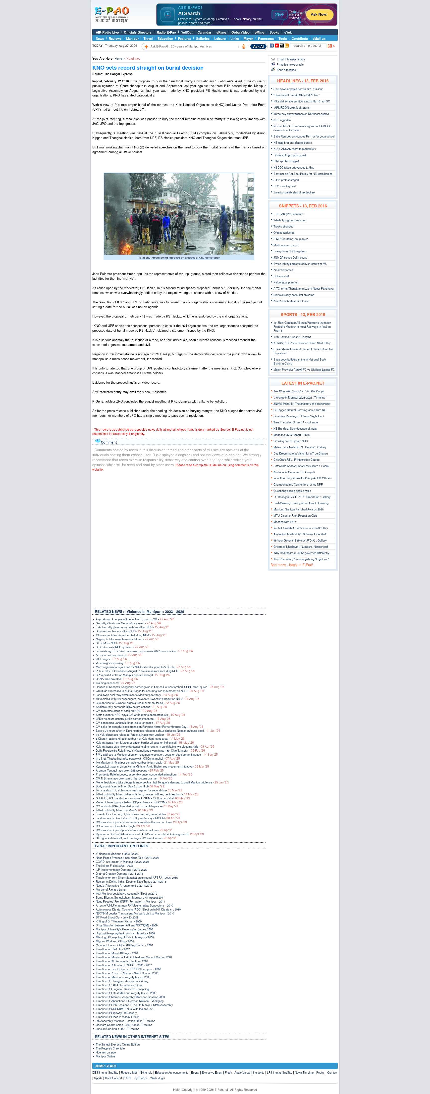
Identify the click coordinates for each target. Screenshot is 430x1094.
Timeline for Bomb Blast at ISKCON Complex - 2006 (128, 969)
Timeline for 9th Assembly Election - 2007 (122, 961)
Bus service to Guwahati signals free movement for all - (138, 703)
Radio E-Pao (166, 32)
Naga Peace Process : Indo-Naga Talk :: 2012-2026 (127, 858)
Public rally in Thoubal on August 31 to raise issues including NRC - (145, 671)
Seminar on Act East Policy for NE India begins (302, 174)
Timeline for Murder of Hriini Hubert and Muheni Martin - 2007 (134, 957)
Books (274, 32)
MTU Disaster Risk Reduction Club (295, 515)
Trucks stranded (283, 226)
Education (165, 38)
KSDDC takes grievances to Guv (293, 167)
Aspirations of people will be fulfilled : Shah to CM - (135, 619)
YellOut (186, 32)
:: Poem (301, 466)
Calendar (204, 32)
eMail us (319, 38)
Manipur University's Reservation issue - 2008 (124, 929)
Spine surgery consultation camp (293, 295)
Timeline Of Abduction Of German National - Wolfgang (129, 1001)
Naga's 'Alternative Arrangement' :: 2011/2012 (124, 885)
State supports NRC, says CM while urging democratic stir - (140, 715)
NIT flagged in (282, 120)
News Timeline (304, 1072)
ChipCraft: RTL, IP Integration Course (296, 459)
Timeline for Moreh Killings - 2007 (117, 953)
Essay (195, 1072)
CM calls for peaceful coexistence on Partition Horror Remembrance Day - (149, 727)
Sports (98, 1078)
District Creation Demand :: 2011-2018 (119, 873)
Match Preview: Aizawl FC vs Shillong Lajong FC (304, 369)
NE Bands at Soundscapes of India (295, 428)
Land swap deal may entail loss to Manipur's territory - (137, 695)
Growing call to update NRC (290, 441)
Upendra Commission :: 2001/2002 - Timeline (124, 1025)
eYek (288, 32)
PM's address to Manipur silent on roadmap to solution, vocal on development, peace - (157, 754)
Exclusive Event (212, 1072)
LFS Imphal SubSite (279, 1072)
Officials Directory (138, 32)
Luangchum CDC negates (289, 251)
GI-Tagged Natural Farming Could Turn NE (299, 410)
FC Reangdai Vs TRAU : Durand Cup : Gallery (302, 497)
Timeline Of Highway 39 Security (116, 1013)
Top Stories (140, 1078)
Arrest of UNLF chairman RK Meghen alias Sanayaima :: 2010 (134, 905)
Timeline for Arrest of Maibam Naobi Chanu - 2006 (127, 973)
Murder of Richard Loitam (111, 889)
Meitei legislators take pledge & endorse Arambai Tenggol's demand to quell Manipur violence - (162, 782)
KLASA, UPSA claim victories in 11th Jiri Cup (302, 343)
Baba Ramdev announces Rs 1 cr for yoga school (304, 136)
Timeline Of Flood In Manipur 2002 (117, 1017)
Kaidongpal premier (285, 282)
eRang (221, 32)
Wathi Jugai (157, 1078)
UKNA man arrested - (117, 679)
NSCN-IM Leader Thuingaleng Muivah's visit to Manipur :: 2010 (135, 913)
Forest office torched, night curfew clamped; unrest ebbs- (138, 814)
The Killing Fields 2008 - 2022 (114, 865)
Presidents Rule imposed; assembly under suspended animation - (144, 774)
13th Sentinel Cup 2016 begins (292, 337)
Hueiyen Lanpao (106, 1052)
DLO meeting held (284, 186)
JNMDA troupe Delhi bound (290, 257)
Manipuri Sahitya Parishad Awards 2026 (298, 509)
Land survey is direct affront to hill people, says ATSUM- (138, 818)
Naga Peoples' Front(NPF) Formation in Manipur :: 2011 (130, 901)
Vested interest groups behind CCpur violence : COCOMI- (139, 802)
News (100, 38)
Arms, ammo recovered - (119, 655)
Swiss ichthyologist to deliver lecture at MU (300, 264)
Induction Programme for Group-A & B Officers (302, 478)
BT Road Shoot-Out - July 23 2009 (117, 917)
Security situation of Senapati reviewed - (128, 623)
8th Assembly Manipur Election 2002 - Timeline (125, 1021)
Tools (282, 38)
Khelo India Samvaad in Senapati (294, 472)
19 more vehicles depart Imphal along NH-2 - (131, 635)
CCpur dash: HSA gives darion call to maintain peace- (137, 806)
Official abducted (283, 232)
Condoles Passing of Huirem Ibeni (298, 416)
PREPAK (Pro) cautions (288, 214)
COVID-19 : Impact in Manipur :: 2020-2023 (122, 862)
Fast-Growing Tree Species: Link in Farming (300, 503)
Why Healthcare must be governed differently (301, 553)
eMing (259, 32)
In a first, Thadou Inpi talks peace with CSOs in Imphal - (138, 758)
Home (118, 58)
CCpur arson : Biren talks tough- (123, 826)
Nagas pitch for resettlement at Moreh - (127, 639)
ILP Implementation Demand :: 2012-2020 (121, 869)
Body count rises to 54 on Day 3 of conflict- (130, 786)
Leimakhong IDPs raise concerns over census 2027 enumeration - (144, 651)
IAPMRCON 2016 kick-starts (291, 107)
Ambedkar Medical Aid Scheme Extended (299, 534)
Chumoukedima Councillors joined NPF (298, 484)
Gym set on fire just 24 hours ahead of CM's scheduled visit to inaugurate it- (150, 834)
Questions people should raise (292, 491)
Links (234, 38)
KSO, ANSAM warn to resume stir (294, 149)
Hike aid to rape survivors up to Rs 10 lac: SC (301, 101)
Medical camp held (285, 245)
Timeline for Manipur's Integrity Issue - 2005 (123, 977)
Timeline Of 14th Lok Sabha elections (119, 985)
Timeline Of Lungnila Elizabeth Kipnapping (122, 989)
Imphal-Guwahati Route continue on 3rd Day (300, 528)
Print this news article (290, 64)
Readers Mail (129, 1072)
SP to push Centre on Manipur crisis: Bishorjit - (133, 675)
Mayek (248, 38)
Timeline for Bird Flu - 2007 (113, 949)
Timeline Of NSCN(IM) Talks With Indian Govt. (125, 1009)
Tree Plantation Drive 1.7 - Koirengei (296, 422)
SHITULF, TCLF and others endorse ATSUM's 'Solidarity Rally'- (143, 798)
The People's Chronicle (110, 1048)
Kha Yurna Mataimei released (291, 301)
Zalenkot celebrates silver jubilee (294, 192)
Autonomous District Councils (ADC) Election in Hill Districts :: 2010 (138, 909)
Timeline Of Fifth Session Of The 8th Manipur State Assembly (134, 1005)
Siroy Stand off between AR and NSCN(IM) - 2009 (127, 925)
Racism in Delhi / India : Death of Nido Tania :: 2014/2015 (131, 881)
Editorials (146, 1072)
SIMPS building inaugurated (290, 239)
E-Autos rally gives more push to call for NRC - (132, 627)
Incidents (258, 1072)
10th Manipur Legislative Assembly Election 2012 (126, 893)
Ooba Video (240, 32)
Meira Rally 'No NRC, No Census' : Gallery (299, 447)
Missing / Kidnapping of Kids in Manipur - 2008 (125, 937)
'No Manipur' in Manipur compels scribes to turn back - (137, 762)
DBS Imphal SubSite (105, 1072)
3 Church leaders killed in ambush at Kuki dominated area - (140, 738)
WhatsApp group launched (289, 220)
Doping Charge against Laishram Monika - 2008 (125, 933)
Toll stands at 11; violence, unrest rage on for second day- (139, 790)
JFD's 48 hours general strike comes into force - (133, 719)
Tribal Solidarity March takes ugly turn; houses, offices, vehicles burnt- (147, 794)
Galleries (203, 38)
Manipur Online (105, 1056)
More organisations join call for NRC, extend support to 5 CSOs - (143, 667)
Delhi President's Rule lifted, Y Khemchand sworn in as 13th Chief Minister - (150, 750)
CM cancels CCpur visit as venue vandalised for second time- (141, 822)
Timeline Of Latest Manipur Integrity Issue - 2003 (126, 993)
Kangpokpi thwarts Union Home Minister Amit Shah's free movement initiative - (152, 766)
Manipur (132, 38)
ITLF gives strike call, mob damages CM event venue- (136, 838)
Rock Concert (113, 1078)
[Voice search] (243, 46)
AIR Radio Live (107, 32)
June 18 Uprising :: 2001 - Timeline (117, 1029)
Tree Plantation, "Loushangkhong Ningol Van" (301, 559)
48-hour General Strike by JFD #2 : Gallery (300, 540)
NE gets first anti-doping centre (292, 142)
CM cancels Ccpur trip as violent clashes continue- (134, 830)
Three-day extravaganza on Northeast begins (301, 114)
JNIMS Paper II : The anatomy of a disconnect (301, 404)
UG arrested (281, 276)
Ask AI (258, 46)
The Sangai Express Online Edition (118, 1044)
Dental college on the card (289, 155)
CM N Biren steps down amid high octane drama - (134, 778)
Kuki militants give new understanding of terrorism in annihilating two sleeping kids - (155, 746)
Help (176, 1089)
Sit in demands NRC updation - (122, 647)
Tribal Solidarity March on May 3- (124, 810)
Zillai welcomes (283, 270)
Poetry (320, 1072)
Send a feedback (287, 70)
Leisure (220, 38)
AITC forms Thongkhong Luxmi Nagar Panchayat (303, 288)
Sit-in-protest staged (286, 161)
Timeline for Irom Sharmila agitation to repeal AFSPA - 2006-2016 (137, 877)
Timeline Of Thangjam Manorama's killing (122, 981)
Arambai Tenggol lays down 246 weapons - (130, 770)
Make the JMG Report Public (291, 435)
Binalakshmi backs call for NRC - (124, 631)
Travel (148, 38)
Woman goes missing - (118, 663)
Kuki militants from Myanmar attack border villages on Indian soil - (145, 742)
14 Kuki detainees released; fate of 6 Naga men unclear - (138, 734)
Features (184, 38)
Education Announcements (171, 1072)
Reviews (115, 38)
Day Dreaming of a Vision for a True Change (300, 453)
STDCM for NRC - (115, 643)
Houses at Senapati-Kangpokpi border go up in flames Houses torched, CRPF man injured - (160, 687)
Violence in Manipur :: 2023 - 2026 (117, 854)
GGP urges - (111, 659)
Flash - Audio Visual (237, 1072)
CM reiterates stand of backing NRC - (126, 711)
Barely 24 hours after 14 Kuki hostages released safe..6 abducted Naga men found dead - (158, 730)
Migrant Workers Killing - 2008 (115, 941)
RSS (128, 1078)
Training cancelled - (115, 683)
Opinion (332, 1072)
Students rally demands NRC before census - (131, 707)
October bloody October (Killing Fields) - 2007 (124, 945)
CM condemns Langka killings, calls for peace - (133, 723)
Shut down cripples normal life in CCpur (298, 89)
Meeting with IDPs (284, 522)
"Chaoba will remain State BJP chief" (296, 95)
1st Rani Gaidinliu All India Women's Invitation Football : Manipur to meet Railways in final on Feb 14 (302, 326)
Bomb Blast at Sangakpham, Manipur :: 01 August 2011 (130, 897)
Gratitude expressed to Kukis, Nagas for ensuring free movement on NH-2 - (150, 691)
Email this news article (291, 59)
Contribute (300, 38)
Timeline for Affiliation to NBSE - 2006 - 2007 (124, 965)
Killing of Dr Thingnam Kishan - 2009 (119, 921)
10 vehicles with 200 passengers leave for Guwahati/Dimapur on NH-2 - (147, 699)
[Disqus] (179, 538)
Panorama (266, 38)
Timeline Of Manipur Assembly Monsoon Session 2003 (130, 997)
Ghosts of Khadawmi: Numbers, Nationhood (300, 546)
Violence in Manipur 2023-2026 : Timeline (299, 397)
